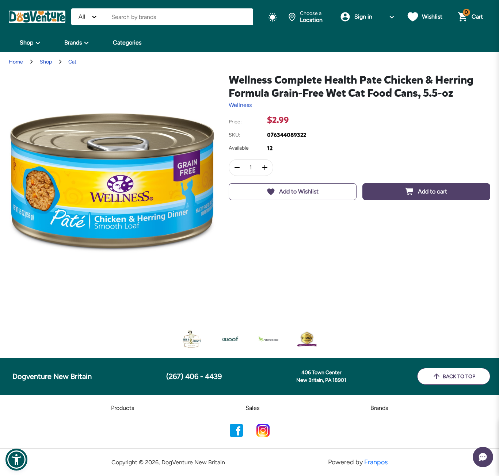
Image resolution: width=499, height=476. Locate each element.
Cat (72, 62)
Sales (252, 407)
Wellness (240, 104)
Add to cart (432, 191)
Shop (26, 42)
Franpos (376, 462)
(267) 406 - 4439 (194, 376)
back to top (459, 376)
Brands (73, 42)
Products (122, 407)
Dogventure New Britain (52, 376)
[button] (16, 459)
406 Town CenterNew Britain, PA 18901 (321, 376)
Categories (127, 42)
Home (16, 62)
